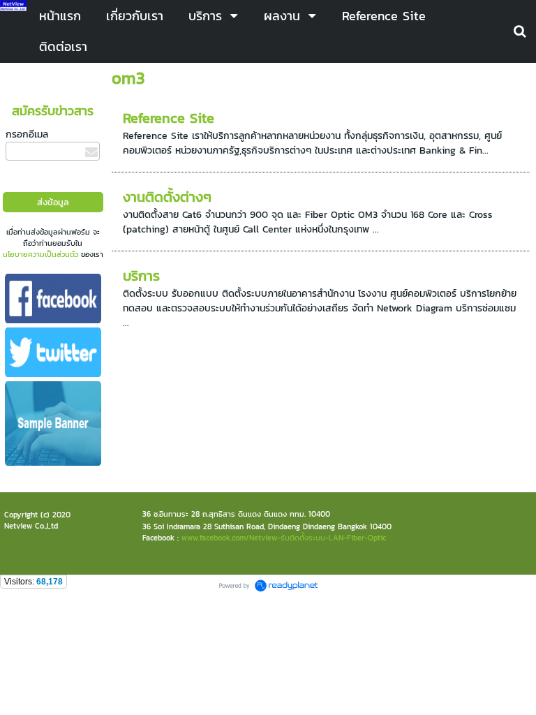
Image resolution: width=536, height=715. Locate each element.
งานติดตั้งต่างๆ (167, 196)
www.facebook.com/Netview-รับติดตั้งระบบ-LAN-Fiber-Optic (283, 537)
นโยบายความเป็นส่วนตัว (40, 254)
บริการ (141, 275)
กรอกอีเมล (27, 134)
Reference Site (168, 118)
